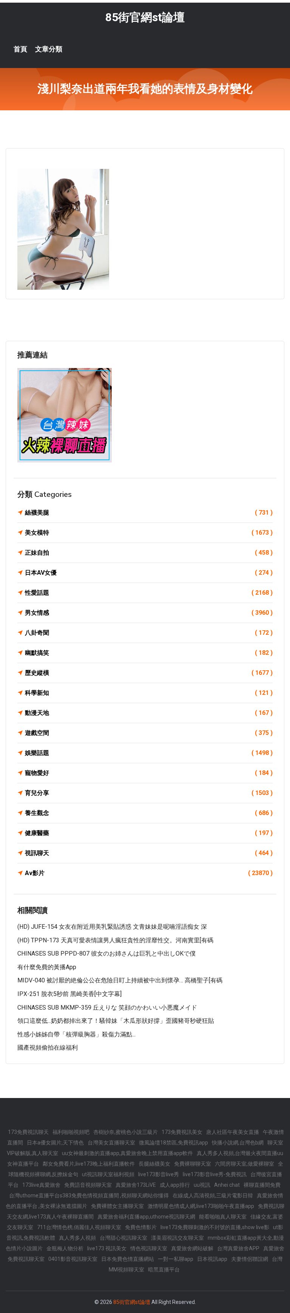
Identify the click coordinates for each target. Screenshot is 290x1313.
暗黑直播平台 (164, 1270)
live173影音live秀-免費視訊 (215, 1174)
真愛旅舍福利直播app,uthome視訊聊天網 (146, 1217)
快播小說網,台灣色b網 (238, 1143)
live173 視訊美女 (106, 1248)
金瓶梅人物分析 (64, 1248)
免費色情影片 (141, 1227)
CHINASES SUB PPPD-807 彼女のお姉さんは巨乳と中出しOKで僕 (106, 953)
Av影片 (149, 873)
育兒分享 (149, 792)
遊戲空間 (149, 732)
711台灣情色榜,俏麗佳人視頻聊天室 (79, 1227)
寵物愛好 (149, 772)
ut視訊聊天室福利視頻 (108, 1174)
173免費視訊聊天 (28, 1132)
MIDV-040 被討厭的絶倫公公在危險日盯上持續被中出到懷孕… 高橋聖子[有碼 (119, 980)
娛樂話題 (149, 752)
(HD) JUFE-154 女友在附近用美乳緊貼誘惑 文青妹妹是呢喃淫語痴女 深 (112, 926)
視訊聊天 (149, 853)
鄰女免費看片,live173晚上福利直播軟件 (89, 1164)
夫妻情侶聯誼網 (249, 1259)
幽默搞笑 (149, 652)
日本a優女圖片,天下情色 (55, 1143)
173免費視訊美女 (182, 1132)
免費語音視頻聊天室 (88, 1185)
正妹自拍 (149, 552)
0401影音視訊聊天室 (72, 1259)
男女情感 (149, 612)
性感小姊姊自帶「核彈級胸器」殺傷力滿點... (76, 1034)
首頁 (20, 49)
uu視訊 (202, 1185)
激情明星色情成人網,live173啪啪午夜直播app (201, 1206)
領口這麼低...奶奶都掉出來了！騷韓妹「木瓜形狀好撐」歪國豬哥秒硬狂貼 (115, 1020)
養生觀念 (149, 813)
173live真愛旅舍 (41, 1185)
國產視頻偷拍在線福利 (47, 1047)
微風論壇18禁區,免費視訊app (173, 1143)
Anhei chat (227, 1185)
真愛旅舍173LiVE (136, 1185)
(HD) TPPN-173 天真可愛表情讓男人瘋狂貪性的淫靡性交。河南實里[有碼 (115, 940)
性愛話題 (149, 592)
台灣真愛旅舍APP (238, 1248)
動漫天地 (149, 712)
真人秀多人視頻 (77, 1238)
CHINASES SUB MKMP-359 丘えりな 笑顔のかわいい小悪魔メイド (107, 1007)
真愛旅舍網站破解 (192, 1248)
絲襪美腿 (149, 512)
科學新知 (149, 692)
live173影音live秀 (158, 1174)
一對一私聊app (175, 1259)
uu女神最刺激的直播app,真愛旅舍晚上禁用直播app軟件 (127, 1153)
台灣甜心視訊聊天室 (123, 1238)
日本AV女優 (149, 572)
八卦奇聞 (149, 632)
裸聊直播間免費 (262, 1185)
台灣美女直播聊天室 (111, 1143)
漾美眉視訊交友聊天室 (177, 1238)
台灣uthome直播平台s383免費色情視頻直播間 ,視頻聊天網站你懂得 (89, 1195)
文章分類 (48, 49)
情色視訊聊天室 (148, 1248)
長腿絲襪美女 (154, 1164)
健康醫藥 (149, 833)
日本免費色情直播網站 (127, 1259)
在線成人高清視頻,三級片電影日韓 (213, 1195)
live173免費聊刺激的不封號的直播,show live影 (214, 1227)
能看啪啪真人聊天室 (223, 1217)
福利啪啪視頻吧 (70, 1132)
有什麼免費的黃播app (46, 967)
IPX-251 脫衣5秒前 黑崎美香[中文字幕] (69, 994)
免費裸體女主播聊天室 (117, 1206)
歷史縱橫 (149, 672)
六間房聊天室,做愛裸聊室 (244, 1164)
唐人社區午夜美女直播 (232, 1132)
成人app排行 (175, 1185)
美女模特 (149, 532)
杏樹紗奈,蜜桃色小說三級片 (125, 1132)
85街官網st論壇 (145, 17)
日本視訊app (212, 1259)
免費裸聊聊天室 (192, 1164)
